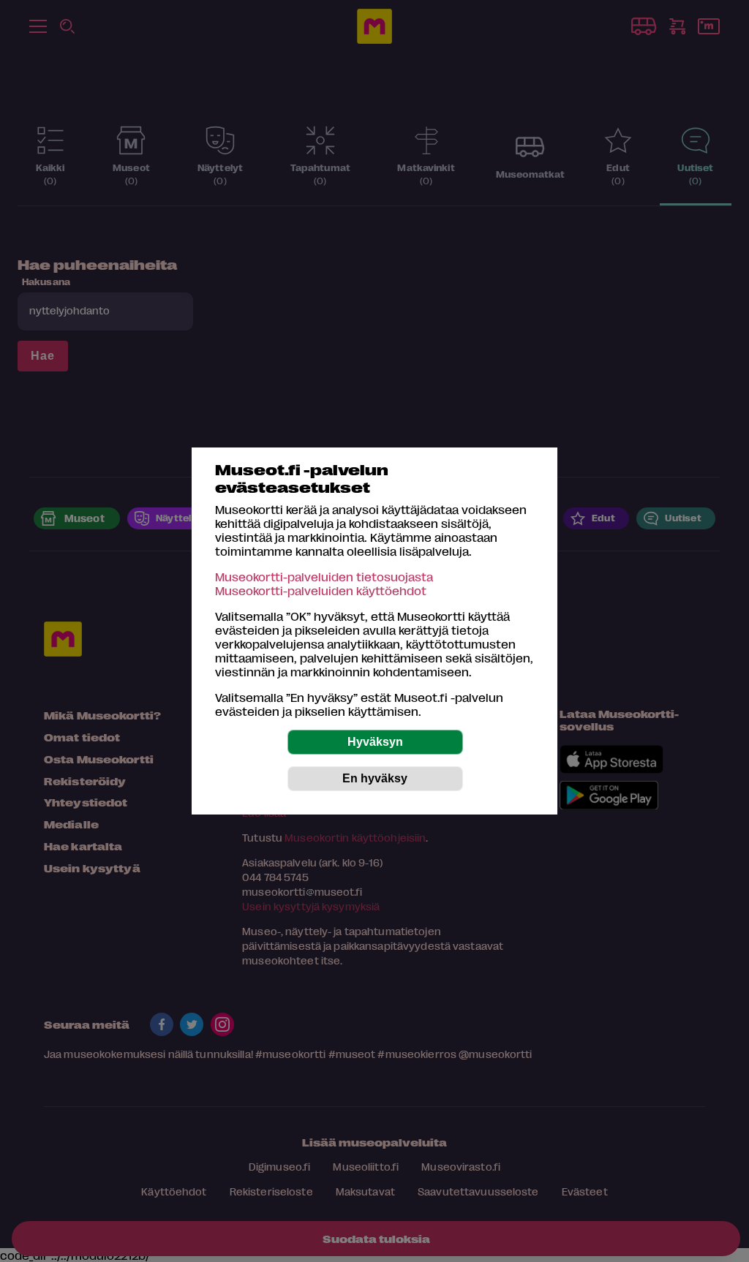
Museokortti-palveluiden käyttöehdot (320, 590)
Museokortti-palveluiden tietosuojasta (324, 576)
